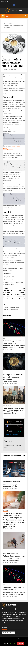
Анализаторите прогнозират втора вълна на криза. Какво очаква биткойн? (8, 294)
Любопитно (9, 372)
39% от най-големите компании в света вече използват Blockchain (20, 294)
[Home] (3, 16)
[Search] (25, 15)
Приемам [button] (20, 643)
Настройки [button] (12, 643)
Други (3, 56)
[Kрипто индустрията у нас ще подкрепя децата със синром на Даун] (14, 395)
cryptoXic (6, 69)
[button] (6, 16)
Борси (4, 551)
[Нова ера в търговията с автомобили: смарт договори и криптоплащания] (14, 361)
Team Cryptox (14, 349)
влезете (12, 307)
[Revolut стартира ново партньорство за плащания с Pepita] (14, 468)
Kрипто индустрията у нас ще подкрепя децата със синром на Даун (13, 410)
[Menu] (6, 16)
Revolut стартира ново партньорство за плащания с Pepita (11, 484)
